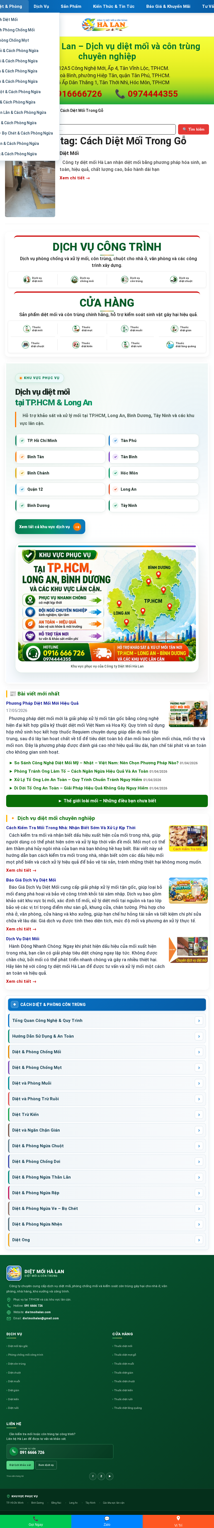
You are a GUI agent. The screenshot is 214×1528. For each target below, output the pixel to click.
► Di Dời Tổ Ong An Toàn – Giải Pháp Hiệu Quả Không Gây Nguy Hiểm (88, 788)
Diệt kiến (13, 1399)
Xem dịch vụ (46, 1465)
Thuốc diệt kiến (123, 1390)
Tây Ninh (91, 1502)
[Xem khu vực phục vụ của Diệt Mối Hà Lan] (107, 605)
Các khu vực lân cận (114, 1502)
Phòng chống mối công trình (25, 1354)
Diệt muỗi (14, 1381)
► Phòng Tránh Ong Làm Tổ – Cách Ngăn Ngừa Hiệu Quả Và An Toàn (88, 771)
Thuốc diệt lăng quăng (128, 1407)
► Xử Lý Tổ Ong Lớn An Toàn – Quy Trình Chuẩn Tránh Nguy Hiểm (85, 779)
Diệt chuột (14, 1372)
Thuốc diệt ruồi (123, 1399)
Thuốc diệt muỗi (124, 1363)
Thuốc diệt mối (123, 1346)
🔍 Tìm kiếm (194, 129)
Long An (73, 1502)
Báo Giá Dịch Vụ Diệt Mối (31, 880)
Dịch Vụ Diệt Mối (22, 938)
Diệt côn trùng (17, 1363)
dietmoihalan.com (38, 1312)
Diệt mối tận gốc (18, 1346)
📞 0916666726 (70, 94)
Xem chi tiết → (75, 177)
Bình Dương (37, 1502)
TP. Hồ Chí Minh (15, 1502)
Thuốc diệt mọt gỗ (125, 1354)
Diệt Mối (69, 153)
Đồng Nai (56, 1502)
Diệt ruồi (13, 1407)
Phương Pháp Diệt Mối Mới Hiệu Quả (42, 703)
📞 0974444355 (146, 94)
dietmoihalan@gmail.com (41, 1318)
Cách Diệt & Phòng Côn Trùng (53, 1004)
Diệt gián (13, 1390)
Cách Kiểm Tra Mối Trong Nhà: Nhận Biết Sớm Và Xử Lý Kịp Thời (70, 827)
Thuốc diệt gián (123, 1372)
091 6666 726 (33, 1306)
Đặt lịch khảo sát (20, 1465)
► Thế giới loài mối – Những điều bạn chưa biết (107, 800)
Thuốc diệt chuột (124, 1381)
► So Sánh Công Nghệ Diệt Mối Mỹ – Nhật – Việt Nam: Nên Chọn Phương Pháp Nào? (103, 762)
